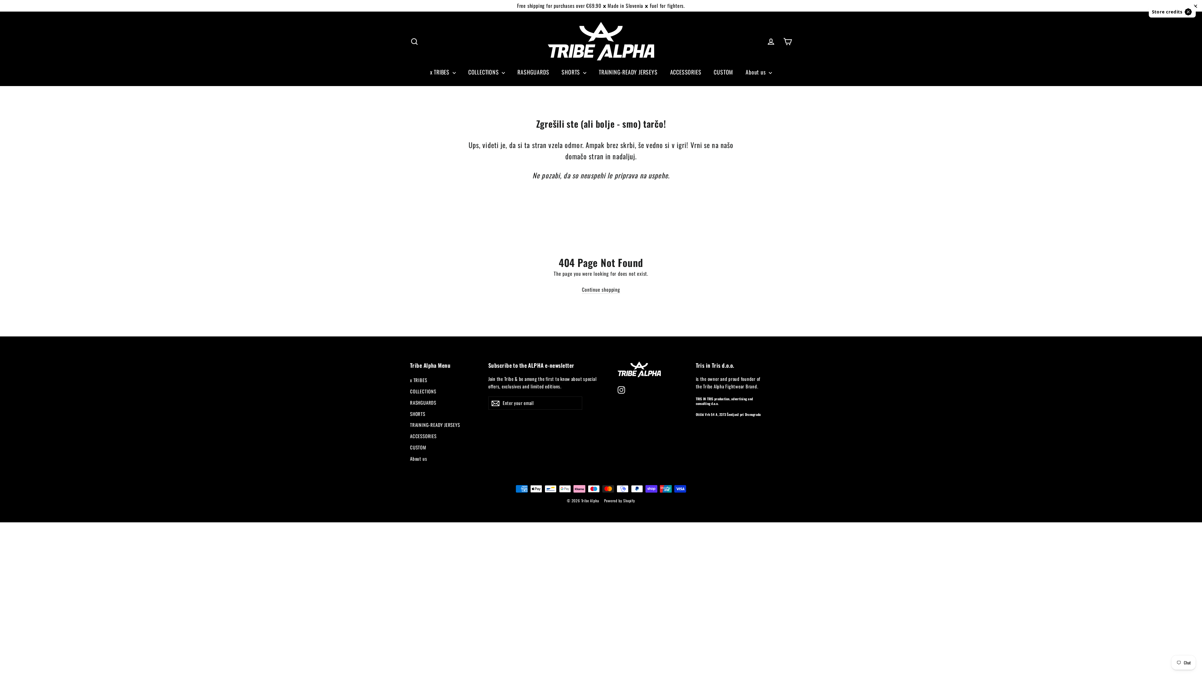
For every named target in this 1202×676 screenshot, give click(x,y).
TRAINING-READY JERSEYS (628, 72)
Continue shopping (601, 289)
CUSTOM (723, 72)
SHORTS (572, 72)
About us (756, 72)
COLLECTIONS (484, 72)
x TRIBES (440, 72)
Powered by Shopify (619, 500)
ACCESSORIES (685, 72)
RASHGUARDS (533, 72)
